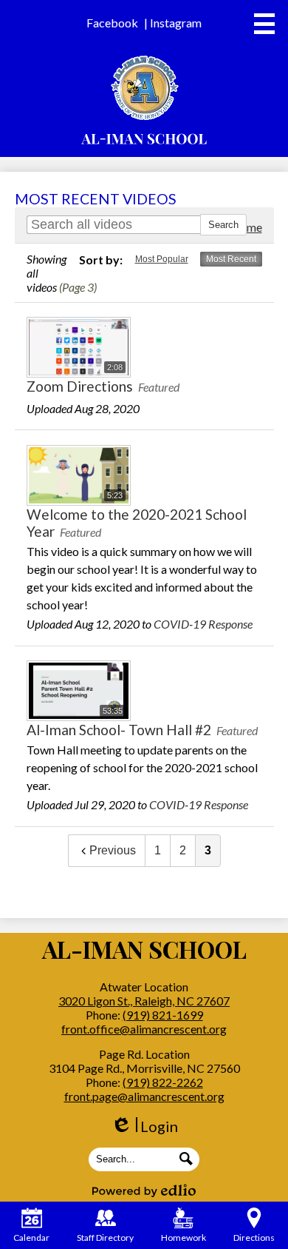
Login (144, 1126)
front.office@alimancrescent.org (144, 1029)
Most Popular (161, 259)
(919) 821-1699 (163, 1015)
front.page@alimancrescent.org (144, 1096)
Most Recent (231, 259)
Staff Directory (105, 1237)
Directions (254, 1237)
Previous (112, 850)
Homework (183, 1237)
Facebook (112, 23)
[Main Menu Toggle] (264, 23)
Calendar (31, 1237)
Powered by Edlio (144, 1190)
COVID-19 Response (203, 624)
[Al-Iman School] (144, 100)
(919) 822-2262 (163, 1082)
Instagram (176, 23)
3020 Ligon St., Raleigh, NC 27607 (144, 1001)
